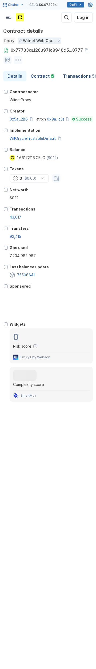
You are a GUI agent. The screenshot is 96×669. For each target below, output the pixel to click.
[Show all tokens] (56, 178)
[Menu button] (8, 17)
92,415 (15, 236)
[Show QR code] (7, 60)
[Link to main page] (20, 17)
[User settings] (90, 4)
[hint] (6, 92)
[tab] (42, 76)
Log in (83, 17)
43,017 (15, 217)
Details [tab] (14, 76)
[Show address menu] (18, 60)
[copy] (87, 50)
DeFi (73, 5)
